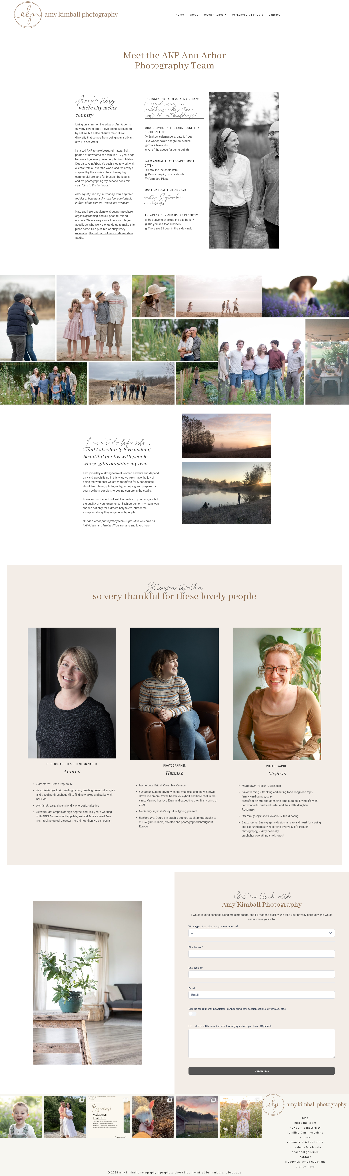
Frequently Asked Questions (305, 1161)
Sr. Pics (305, 1137)
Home (180, 14)
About (194, 14)
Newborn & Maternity (305, 1127)
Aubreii (71, 772)
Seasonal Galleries (305, 1152)
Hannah (174, 773)
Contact (274, 14)
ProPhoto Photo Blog (175, 1172)
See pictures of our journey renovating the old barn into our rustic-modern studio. (104, 233)
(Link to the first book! (95, 185)
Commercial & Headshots (305, 1142)
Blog (305, 1117)
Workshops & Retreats (247, 14)
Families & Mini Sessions (305, 1132)
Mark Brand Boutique (226, 1172)
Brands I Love (305, 1166)
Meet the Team (305, 1122)
